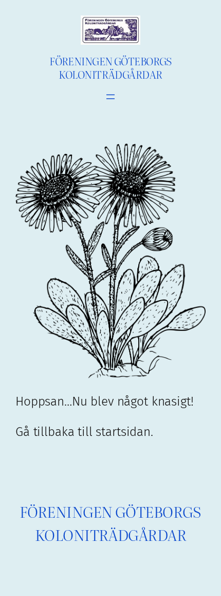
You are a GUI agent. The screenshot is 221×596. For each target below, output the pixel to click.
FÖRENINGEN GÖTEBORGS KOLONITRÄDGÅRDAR (110, 67)
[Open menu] (110, 97)
